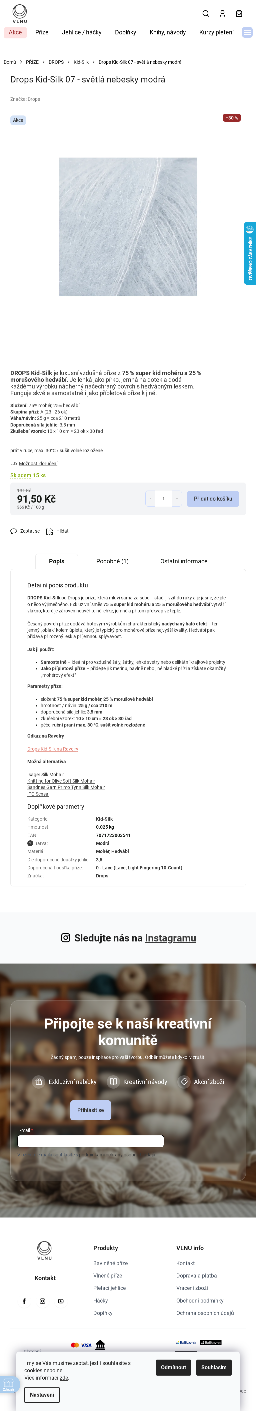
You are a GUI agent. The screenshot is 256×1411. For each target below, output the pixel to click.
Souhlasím (214, 1367)
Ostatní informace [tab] (184, 561)
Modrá (103, 843)
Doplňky (103, 1313)
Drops (102, 875)
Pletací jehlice (109, 1288)
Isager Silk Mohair (45, 774)
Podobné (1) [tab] (112, 561)
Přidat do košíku (213, 499)
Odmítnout (173, 1367)
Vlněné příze (107, 1276)
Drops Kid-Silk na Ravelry (52, 749)
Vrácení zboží (192, 1288)
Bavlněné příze (110, 1263)
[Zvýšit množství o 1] (177, 499)
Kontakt (185, 1263)
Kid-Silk (104, 819)
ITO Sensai (38, 794)
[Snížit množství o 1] (150, 499)
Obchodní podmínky (200, 1301)
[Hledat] (206, 13)
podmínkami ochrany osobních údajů (117, 1154)
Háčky (100, 1301)
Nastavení (42, 1395)
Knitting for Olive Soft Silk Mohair (61, 781)
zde (64, 1378)
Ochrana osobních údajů (205, 1313)
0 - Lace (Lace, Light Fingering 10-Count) (139, 867)
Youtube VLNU (61, 1301)
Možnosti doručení (38, 463)
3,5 (99, 859)
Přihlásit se (90, 1110)
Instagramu (170, 938)
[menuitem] (15, 32)
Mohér (102, 851)
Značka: (25, 99)
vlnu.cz (42, 1301)
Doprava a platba (196, 1276)
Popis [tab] (56, 561)
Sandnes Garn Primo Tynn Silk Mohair (66, 787)
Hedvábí (120, 851)
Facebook (24, 1301)
